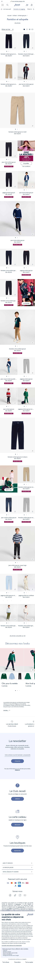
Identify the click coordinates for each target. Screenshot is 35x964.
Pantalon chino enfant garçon (9, 301)
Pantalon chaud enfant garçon (26, 54)
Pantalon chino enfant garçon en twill (9, 625)
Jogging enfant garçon (9, 192)
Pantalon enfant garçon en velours (17, 457)
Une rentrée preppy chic (17, 1)
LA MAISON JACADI (8, 867)
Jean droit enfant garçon (9, 162)
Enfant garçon (22, 15)
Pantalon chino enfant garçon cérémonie (9, 270)
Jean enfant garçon (8, 409)
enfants (8, 909)
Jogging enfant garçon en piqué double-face (26, 409)
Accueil (9, 15)
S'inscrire (17, 761)
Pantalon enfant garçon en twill (17, 132)
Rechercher (17, 850)
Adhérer (17, 799)
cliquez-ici (17, 770)
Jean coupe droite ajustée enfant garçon (9, 379)
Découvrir (17, 824)
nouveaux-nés (21, 907)
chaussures (18, 904)
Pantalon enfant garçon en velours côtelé (9, 54)
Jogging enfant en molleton (26, 595)
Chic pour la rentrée (10, 684)
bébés (10, 908)
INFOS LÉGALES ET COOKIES (11, 872)
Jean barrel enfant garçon (26, 84)
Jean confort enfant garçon (8, 517)
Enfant (15, 15)
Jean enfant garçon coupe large (17, 565)
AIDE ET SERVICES (8, 863)
